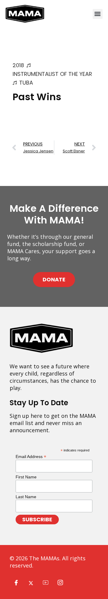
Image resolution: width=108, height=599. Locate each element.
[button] (98, 14)
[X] (31, 583)
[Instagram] (60, 583)
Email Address (31, 456)
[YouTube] (45, 583)
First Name (26, 477)
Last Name (26, 497)
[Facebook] (16, 583)
